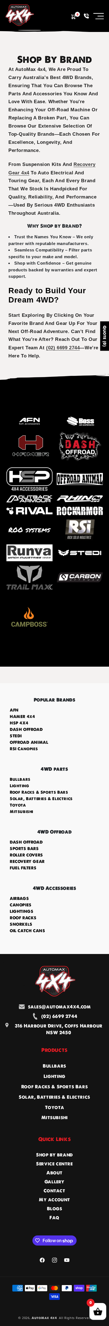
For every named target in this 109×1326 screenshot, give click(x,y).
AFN (14, 710)
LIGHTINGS (21, 911)
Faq (54, 1217)
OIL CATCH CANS (27, 930)
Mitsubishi (21, 811)
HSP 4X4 (19, 723)
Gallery (54, 1181)
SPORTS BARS (24, 848)
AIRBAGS (19, 898)
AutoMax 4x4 (44, 1318)
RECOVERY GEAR (27, 861)
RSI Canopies (24, 748)
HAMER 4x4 (22, 716)
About (54, 1172)
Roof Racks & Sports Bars (39, 792)
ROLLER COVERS (26, 855)
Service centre (54, 1163)
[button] (99, 16)
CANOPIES (21, 904)
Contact (54, 1190)
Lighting (19, 785)
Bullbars (20, 779)
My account (54, 1199)
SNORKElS (21, 924)
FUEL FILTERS (23, 867)
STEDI (16, 735)
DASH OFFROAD (26, 729)
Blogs (54, 1208)
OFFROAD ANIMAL (29, 742)
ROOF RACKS (23, 917)
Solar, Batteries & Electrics (41, 798)
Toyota (18, 805)
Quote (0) (104, 335)
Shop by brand (54, 1155)
